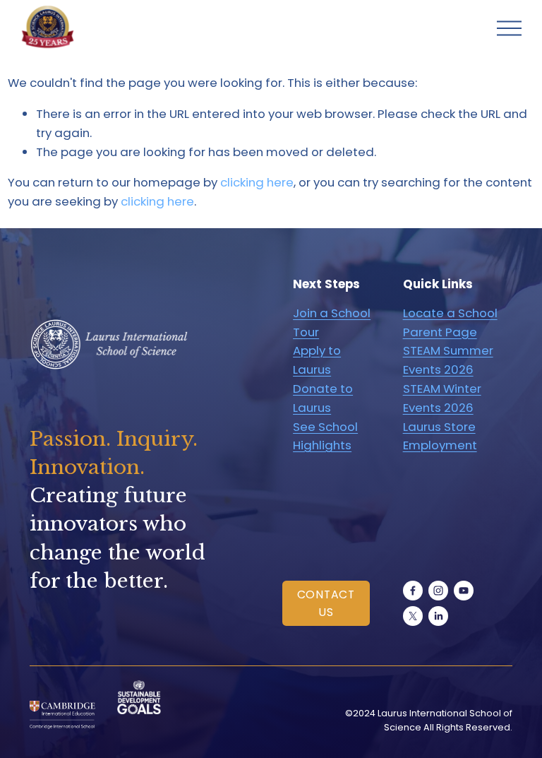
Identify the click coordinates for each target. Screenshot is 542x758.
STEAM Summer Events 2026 (448, 360)
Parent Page (440, 332)
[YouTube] (464, 590)
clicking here (257, 182)
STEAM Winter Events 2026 (442, 398)
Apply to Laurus (317, 360)
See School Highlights (325, 436)
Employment (440, 445)
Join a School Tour (332, 322)
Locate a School (450, 312)
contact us (326, 603)
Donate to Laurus (323, 398)
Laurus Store (439, 426)
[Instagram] (438, 590)
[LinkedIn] (438, 616)
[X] (413, 616)
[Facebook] (413, 590)
